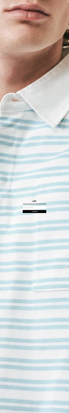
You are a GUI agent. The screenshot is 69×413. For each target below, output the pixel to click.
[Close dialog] (68, 1)
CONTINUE (34, 211)
